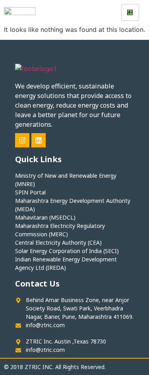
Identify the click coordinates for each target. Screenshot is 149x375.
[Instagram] (22, 140)
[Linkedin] (38, 140)
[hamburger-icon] (130, 12)
